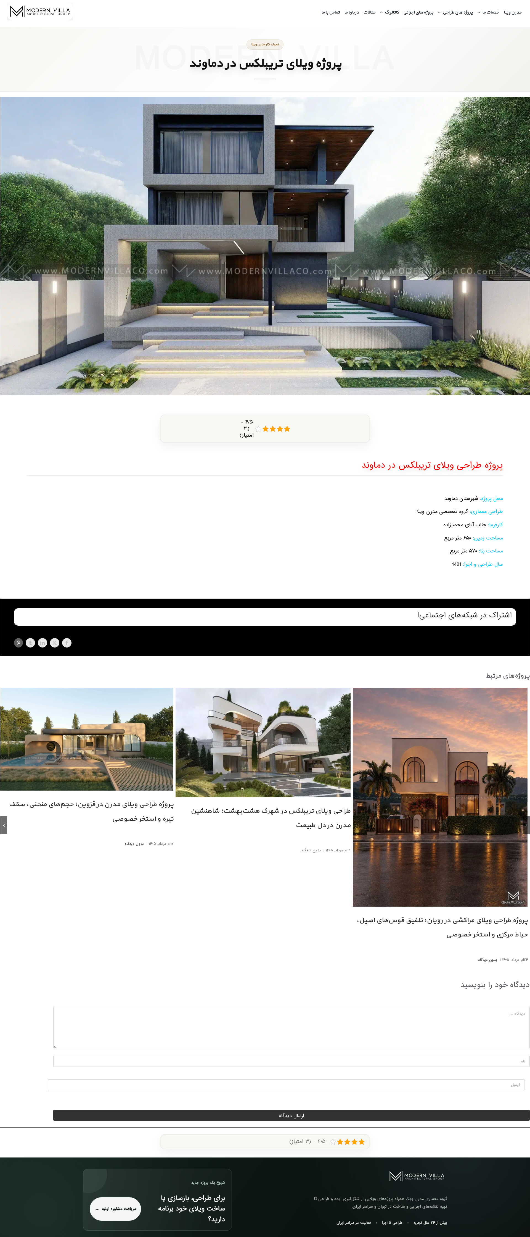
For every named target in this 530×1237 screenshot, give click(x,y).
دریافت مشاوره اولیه (119, 1209)
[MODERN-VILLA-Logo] (40, 5)
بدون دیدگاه (487, 959)
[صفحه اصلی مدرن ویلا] (416, 1176)
